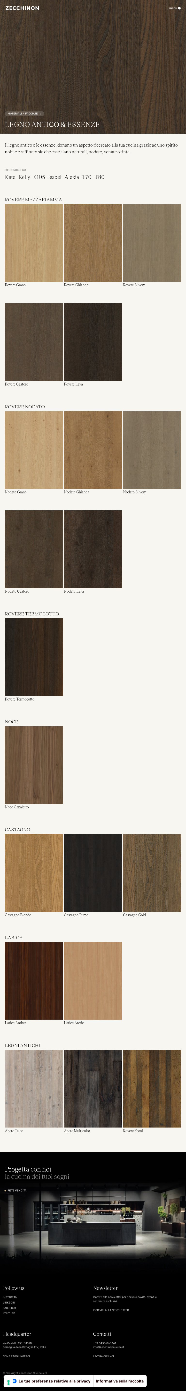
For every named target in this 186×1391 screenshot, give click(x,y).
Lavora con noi (103, 1356)
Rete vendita (17, 1190)
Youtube (9, 1313)
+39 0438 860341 (104, 1343)
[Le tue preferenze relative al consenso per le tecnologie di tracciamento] (8, 1382)
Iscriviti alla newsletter (111, 1310)
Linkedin (9, 1302)
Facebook (9, 1308)
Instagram (10, 1297)
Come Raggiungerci (16, 1356)
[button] (34, 246)
